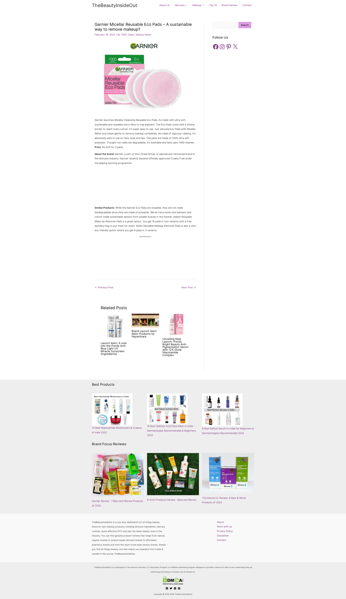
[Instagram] (175, 588)
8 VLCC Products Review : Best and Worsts (171, 499)
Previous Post (104, 287)
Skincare (180, 5)
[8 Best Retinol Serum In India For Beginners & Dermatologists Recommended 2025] (222, 409)
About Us (164, 5)
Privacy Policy (225, 531)
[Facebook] (167, 588)
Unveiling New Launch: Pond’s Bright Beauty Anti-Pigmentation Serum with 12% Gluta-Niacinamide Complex (175, 347)
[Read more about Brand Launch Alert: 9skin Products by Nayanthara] (145, 320)
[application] (186, 5)
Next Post (189, 287)
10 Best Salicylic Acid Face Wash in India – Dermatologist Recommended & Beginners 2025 (171, 431)
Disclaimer (223, 535)
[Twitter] (171, 588)
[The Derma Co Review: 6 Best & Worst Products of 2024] (228, 473)
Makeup (196, 5)
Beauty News (143, 34)
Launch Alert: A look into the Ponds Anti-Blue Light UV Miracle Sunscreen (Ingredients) (114, 348)
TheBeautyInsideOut (114, 5)
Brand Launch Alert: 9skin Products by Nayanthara (144, 333)
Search (245, 25)
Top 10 (213, 5)
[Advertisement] (145, 187)
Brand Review (229, 5)
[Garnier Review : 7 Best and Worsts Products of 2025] (118, 475)
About (220, 522)
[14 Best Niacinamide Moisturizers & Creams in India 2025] (112, 409)
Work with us (224, 526)
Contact (247, 5)
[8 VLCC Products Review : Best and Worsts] (173, 474)
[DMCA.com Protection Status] (173, 580)
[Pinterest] (179, 588)
